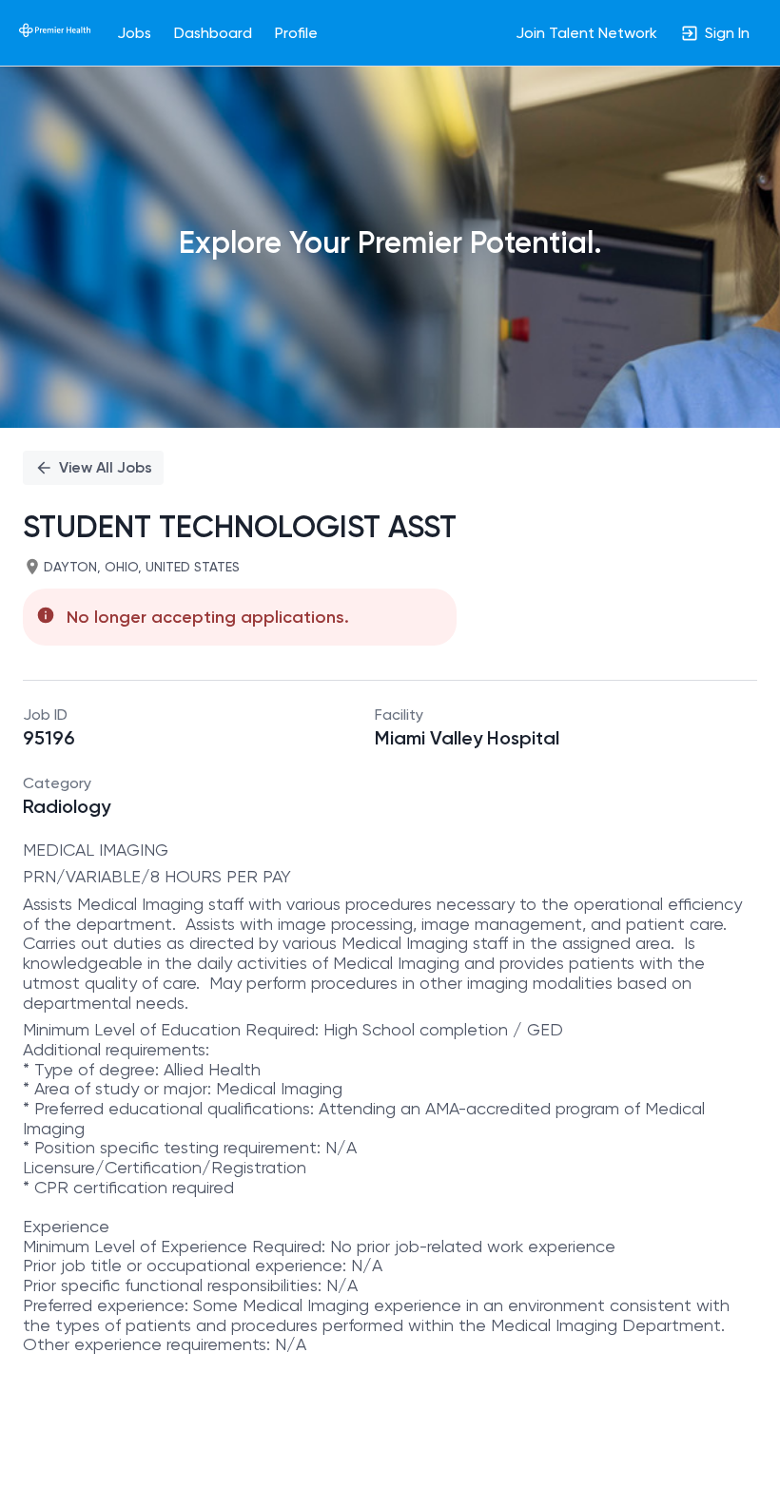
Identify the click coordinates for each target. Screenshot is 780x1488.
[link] (54, 32)
